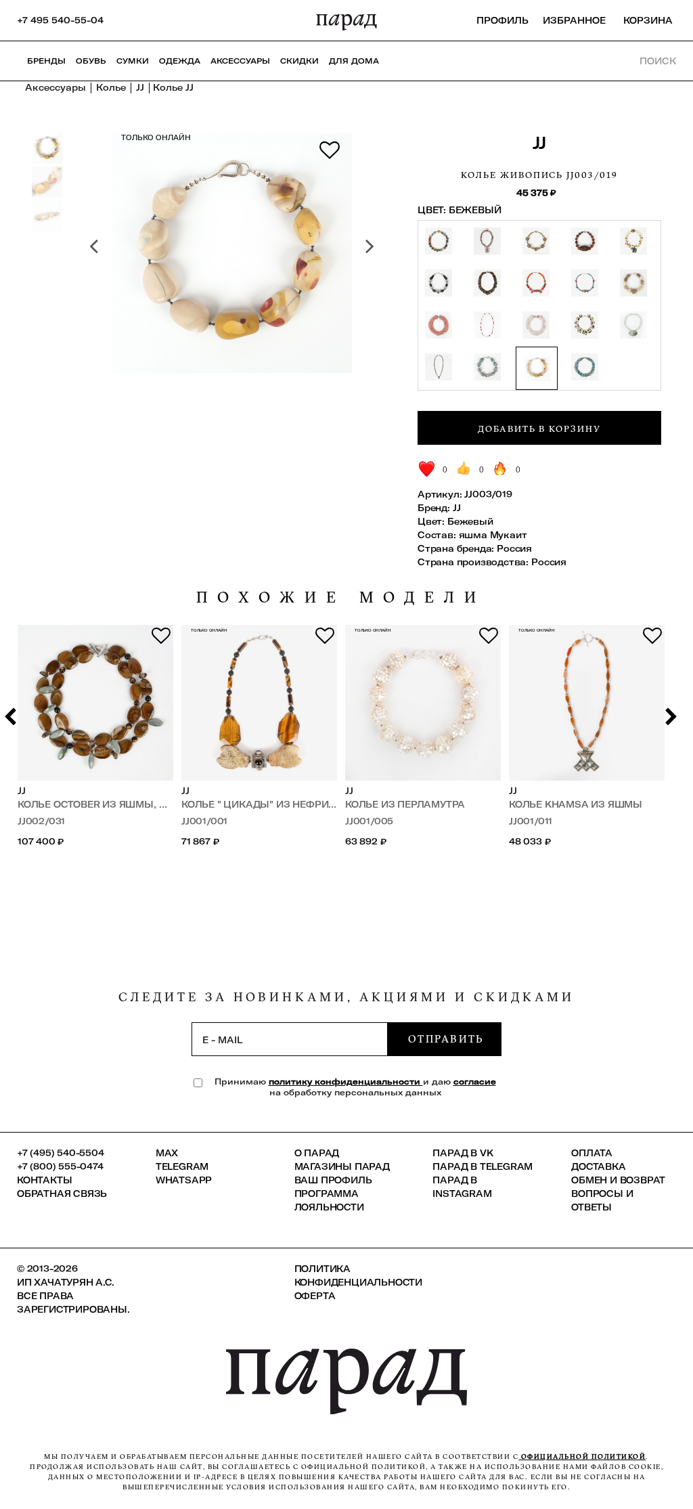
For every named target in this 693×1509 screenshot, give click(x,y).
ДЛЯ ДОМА (354, 61)
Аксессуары (240, 61)
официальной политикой (582, 1456)
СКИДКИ (299, 61)
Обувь (91, 61)
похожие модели (341, 597)
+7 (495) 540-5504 (60, 1152)
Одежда (179, 61)
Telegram (182, 1166)
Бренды (46, 61)
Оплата (591, 1152)
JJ (539, 142)
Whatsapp (184, 1180)
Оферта (315, 1295)
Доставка (598, 1166)
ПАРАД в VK (462, 1152)
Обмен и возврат (618, 1180)
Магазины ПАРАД (342, 1166)
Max (167, 1152)
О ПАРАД (317, 1152)
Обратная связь (62, 1193)
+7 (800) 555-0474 (60, 1166)
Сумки (132, 61)
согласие (474, 1081)
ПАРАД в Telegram (482, 1166)
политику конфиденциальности (346, 1081)
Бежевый (470, 521)
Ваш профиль (333, 1180)
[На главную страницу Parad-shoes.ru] (346, 20)
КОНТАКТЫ (44, 1180)
